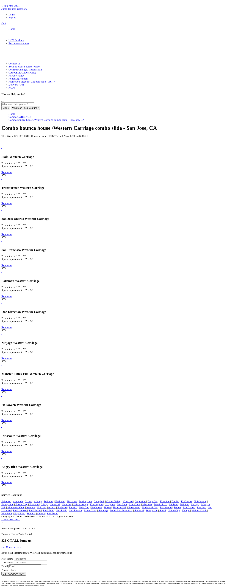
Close (6, 108)
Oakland (41, 507)
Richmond (166, 507)
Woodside (6, 513)
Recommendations (19, 43)
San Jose (201, 507)
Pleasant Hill (119, 507)
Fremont (34, 504)
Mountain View (15, 507)
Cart (3, 23)
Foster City (21, 504)
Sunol (162, 510)
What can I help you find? (25, 108)
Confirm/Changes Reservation (25, 69)
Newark (30, 507)
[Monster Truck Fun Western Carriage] (1, 364)
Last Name (7, 562)
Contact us (14, 63)
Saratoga (103, 510)
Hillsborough (80, 504)
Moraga (195, 504)
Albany (38, 501)
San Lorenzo (20, 510)
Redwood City (150, 507)
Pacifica (73, 507)
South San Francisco (121, 510)
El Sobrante (200, 501)
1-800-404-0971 (10, 5)
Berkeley (60, 501)
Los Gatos (134, 504)
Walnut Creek (199, 510)
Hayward (55, 504)
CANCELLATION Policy (22, 72)
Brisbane (72, 501)
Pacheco (62, 507)
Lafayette (110, 504)
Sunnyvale (151, 510)
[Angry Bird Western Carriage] (1, 457)
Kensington (96, 504)
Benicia (31, 513)
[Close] (2, 101)
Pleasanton (134, 507)
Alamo (28, 501)
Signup (12, 17)
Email (5, 566)
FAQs (12, 87)
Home (12, 28)
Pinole (107, 507)
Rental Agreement (18, 78)
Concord (128, 501)
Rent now (6, 172)
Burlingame (85, 501)
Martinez (147, 504)
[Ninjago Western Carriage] (1, 333)
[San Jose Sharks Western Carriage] (1, 209)
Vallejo (186, 510)
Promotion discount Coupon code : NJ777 (32, 81)
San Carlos (189, 507)
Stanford (139, 510)
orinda (52, 507)
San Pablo (61, 510)
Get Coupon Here (11, 547)
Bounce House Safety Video (24, 66)
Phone (5, 570)
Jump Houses (14, 8)
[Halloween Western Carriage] (1, 395)
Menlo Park (160, 504)
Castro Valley (113, 501)
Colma (41, 513)
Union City (174, 510)
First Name (7, 558)
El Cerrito (186, 501)
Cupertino (140, 501)
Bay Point (19, 513)
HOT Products (16, 40)
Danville (165, 501)
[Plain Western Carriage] (1, 147)
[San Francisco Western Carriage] (1, 240)
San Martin (35, 510)
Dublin (175, 501)
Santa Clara (90, 510)
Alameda (18, 501)
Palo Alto (84, 507)
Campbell (99, 501)
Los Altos (122, 504)
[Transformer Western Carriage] (1, 178)
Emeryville (7, 504)
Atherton (6, 501)
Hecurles (66, 504)
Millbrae (173, 504)
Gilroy (44, 504)
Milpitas (184, 504)
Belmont (48, 501)
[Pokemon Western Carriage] (1, 271)
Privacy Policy (16, 75)
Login (12, 14)
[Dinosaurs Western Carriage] (1, 426)
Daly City (153, 501)
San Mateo (48, 510)
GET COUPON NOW (13, 573)
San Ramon (75, 510)
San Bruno (52, 513)
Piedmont (96, 507)
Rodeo (177, 507)
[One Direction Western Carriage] (1, 302)
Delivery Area (16, 84)
